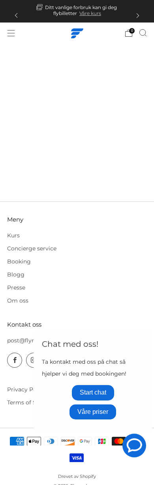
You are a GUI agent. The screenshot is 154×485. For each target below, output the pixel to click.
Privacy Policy (26, 389)
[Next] (138, 15)
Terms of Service (30, 402)
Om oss (17, 300)
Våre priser (92, 411)
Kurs (13, 235)
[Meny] (11, 33)
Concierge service (31, 248)
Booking (19, 261)
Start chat (93, 392)
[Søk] (143, 33)
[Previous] (16, 15)
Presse (16, 287)
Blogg (15, 274)
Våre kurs (90, 13)
